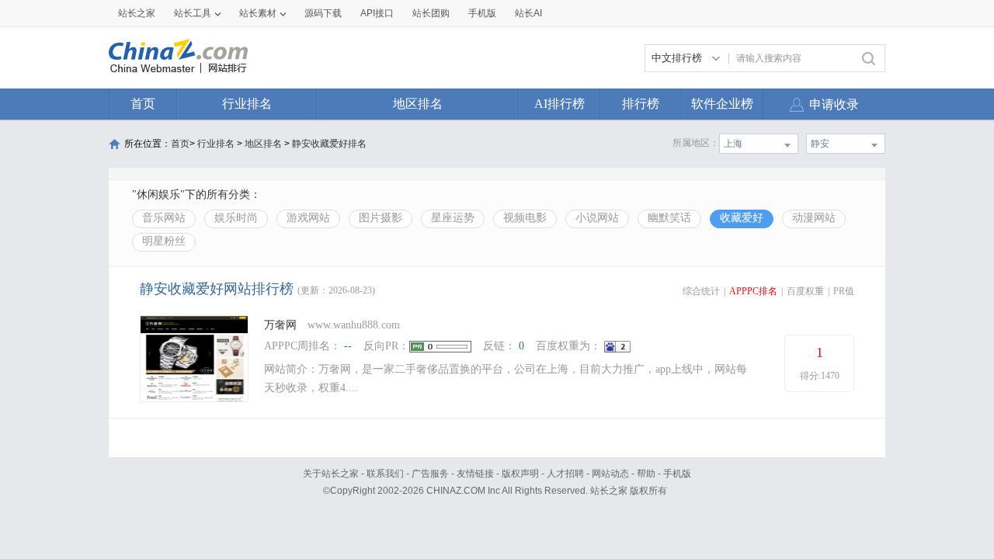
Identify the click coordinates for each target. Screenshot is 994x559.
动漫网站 (814, 218)
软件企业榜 (722, 103)
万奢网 (280, 325)
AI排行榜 (559, 103)
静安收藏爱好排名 (329, 143)
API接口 (377, 13)
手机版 (677, 473)
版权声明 (520, 473)
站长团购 (431, 13)
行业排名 (247, 103)
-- (348, 346)
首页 (142, 103)
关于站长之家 (331, 473)
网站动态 (610, 473)
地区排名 (418, 103)
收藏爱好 (741, 218)
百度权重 (805, 291)
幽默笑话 (669, 218)
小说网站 (597, 218)
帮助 (646, 473)
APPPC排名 (753, 291)
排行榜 (640, 103)
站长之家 (136, 13)
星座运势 (452, 218)
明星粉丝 (164, 241)
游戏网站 (308, 218)
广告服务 (430, 473)
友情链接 (475, 473)
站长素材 (257, 13)
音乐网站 (164, 218)
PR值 (843, 291)
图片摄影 (380, 218)
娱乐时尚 (236, 218)
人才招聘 (565, 473)
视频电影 (525, 218)
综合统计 (701, 291)
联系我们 (385, 473)
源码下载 (323, 13)
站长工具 (192, 13)
